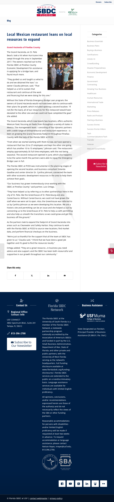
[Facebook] (62, 483)
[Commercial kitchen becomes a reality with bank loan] (112, 251)
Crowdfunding (93, 63)
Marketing (91, 106)
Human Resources (94, 98)
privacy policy (56, 498)
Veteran (90, 144)
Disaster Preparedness (96, 68)
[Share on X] (32, 275)
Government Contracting (92, 83)
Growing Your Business (96, 89)
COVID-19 (91, 59)
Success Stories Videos (96, 129)
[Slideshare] (95, 483)
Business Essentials (95, 41)
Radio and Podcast (95, 115)
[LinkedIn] (86, 483)
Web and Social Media (96, 148)
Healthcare (91, 93)
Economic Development (97, 72)
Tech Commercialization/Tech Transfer (97, 136)
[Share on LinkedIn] (48, 275)
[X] (78, 483)
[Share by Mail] (65, 275)
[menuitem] (98, 2)
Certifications (92, 54)
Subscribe (108, 2)
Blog (9, 20)
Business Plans (93, 45)
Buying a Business (94, 50)
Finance (90, 77)
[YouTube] (70, 483)
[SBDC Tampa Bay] (57, 10)
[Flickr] (103, 483)
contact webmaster (39, 498)
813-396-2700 (18, 333)
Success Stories (93, 124)
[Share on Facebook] (15, 275)
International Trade (95, 102)
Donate (98, 2)
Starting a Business (95, 120)
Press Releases (93, 111)
